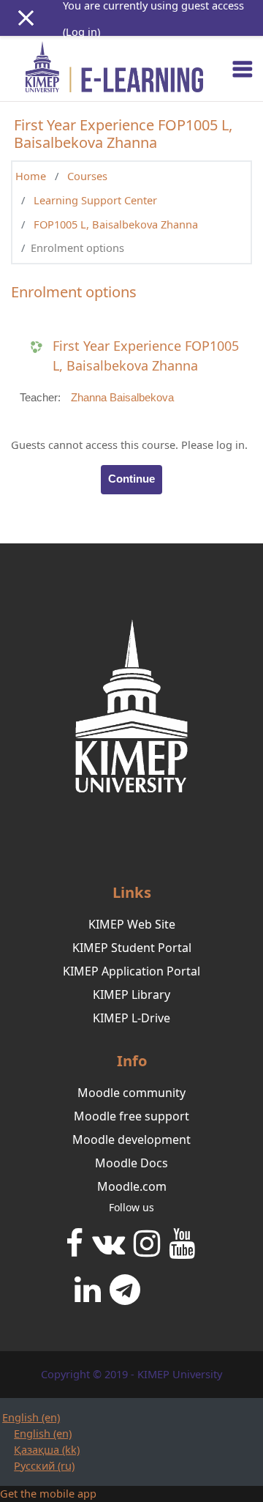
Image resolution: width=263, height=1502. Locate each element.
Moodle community (131, 1093)
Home (30, 175)
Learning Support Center (95, 200)
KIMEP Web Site (131, 924)
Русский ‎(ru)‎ (44, 1465)
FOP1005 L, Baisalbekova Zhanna (116, 224)
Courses (87, 175)
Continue (131, 479)
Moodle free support (131, 1116)
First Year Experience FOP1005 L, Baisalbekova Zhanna (146, 355)
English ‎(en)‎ (31, 1417)
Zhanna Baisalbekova (122, 398)
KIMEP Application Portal (131, 971)
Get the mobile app (48, 1493)
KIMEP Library (131, 994)
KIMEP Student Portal (131, 948)
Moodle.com (132, 1186)
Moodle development (131, 1139)
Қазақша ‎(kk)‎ (47, 1449)
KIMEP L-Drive (131, 1018)
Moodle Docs (131, 1163)
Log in (81, 31)
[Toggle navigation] (242, 69)
